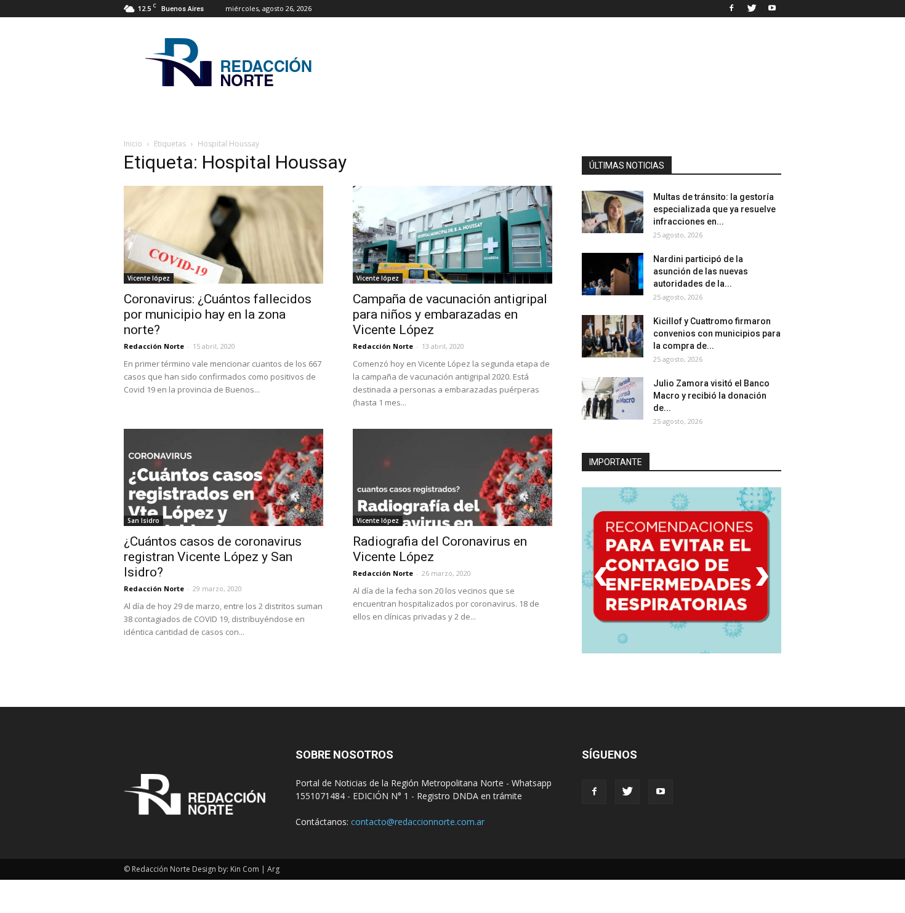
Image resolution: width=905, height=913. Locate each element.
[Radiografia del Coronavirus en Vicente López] (452, 478)
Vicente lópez (148, 278)
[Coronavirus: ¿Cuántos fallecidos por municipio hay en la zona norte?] (223, 235)
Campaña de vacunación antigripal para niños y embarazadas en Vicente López (450, 314)
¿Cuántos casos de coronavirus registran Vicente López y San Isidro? (213, 557)
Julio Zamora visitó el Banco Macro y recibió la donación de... (711, 395)
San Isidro (143, 520)
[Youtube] (772, 8)
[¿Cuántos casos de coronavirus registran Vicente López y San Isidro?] (223, 478)
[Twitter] (751, 8)
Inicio (133, 143)
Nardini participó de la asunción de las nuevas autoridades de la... (700, 271)
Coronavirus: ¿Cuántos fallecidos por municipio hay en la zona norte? (218, 314)
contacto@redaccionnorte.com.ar (418, 821)
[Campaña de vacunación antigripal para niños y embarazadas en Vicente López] (452, 235)
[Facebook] (731, 8)
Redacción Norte (154, 346)
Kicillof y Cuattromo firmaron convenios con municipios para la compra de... (717, 333)
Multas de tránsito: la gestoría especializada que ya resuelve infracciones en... (714, 209)
